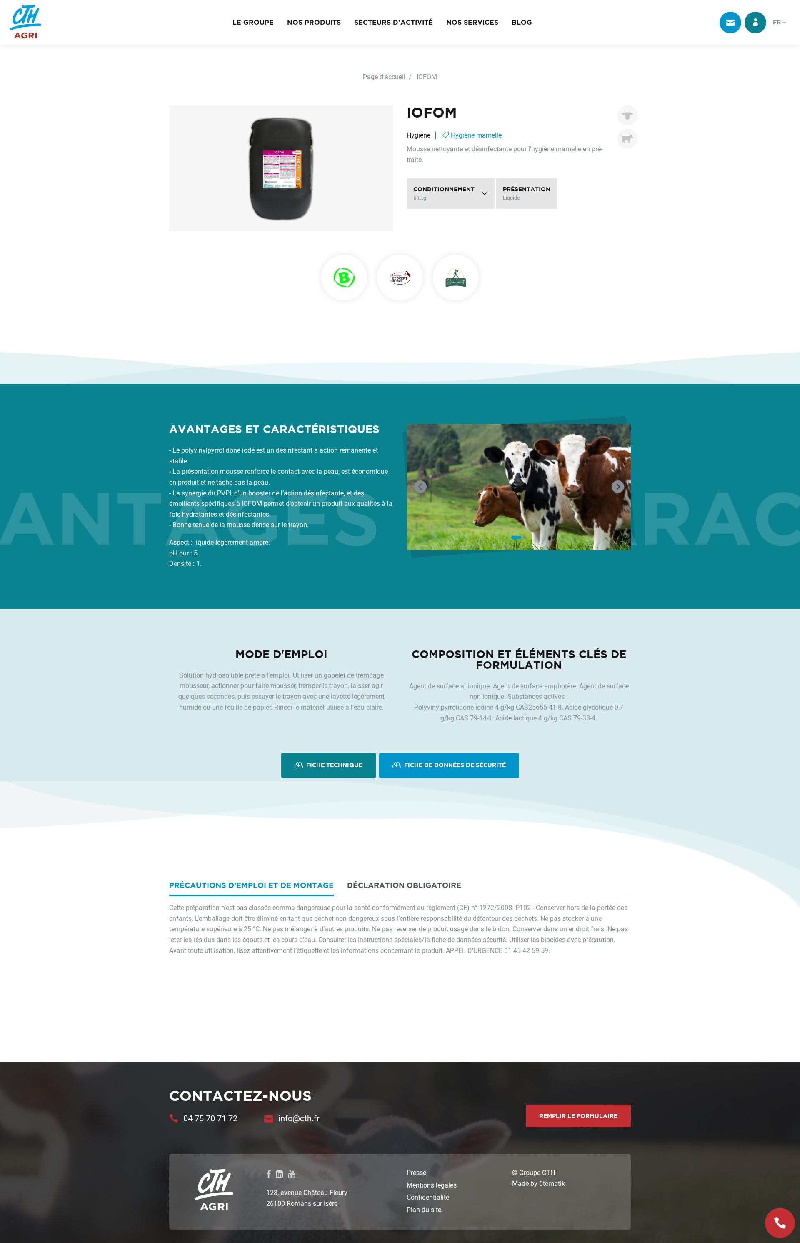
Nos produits (314, 22)
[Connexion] (755, 22)
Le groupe (253, 22)
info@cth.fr (299, 1118)
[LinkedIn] (279, 1173)
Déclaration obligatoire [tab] (404, 885)
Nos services (472, 22)
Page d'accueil (384, 76)
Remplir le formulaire (578, 1116)
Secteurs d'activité (393, 22)
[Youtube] (291, 1173)
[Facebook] (268, 1173)
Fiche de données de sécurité (454, 765)
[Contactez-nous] (730, 22)
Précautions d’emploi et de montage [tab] (251, 885)
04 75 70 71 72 (210, 1118)
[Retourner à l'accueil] (26, 22)
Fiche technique (333, 765)
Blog (522, 22)
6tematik (552, 1183)
